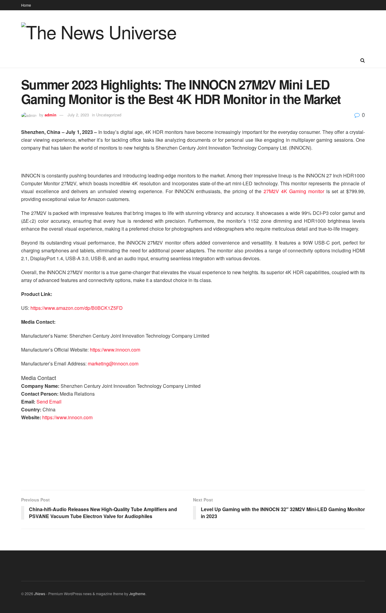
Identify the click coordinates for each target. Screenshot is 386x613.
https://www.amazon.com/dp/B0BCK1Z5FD (76, 307)
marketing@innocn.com (113, 363)
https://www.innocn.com (115, 349)
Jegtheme (137, 593)
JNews (39, 593)
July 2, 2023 (78, 115)
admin (50, 115)
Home (26, 5)
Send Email (49, 401)
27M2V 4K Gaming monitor (294, 191)
